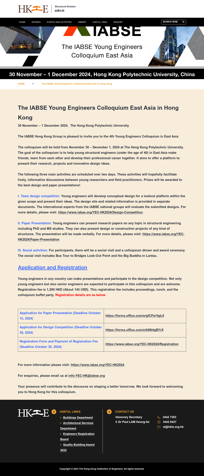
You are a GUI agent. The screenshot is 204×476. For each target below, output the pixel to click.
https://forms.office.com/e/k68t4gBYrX (135, 330)
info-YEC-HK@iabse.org (87, 376)
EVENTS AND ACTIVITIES (59, 22)
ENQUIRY (118, 22)
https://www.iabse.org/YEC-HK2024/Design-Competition (100, 212)
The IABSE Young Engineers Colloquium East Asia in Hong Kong (77, 84)
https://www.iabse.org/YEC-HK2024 (97, 365)
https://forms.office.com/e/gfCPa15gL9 (135, 316)
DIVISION (36, 22)
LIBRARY (82, 22)
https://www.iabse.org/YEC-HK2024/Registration (142, 344)
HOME (22, 22)
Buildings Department (78, 417)
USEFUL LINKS (100, 22)
